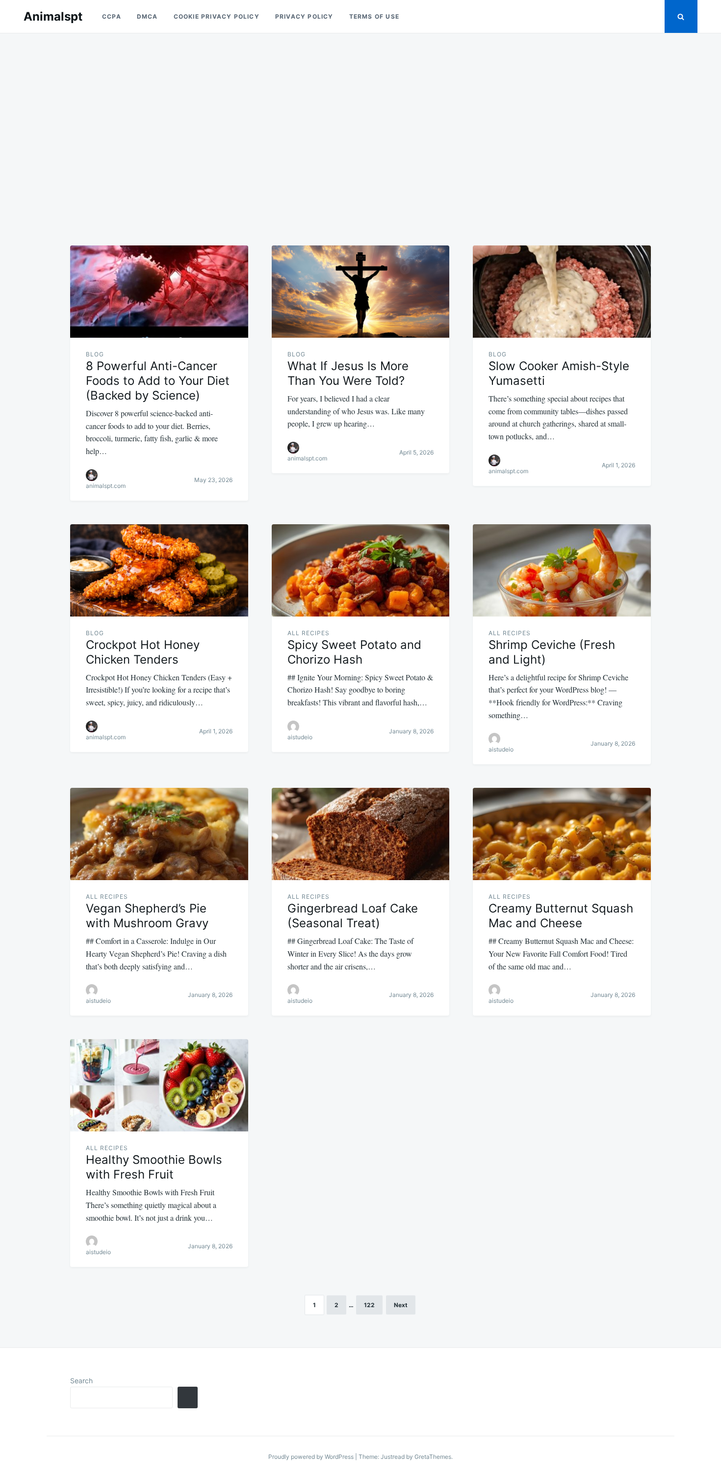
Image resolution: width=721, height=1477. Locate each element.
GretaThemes (432, 1456)
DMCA (147, 16)
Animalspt (53, 16)
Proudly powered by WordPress (311, 1456)
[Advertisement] (360, 133)
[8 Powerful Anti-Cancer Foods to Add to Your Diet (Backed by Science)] (159, 291)
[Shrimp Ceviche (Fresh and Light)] (562, 570)
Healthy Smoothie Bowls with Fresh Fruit (154, 1167)
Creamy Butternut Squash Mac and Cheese (561, 915)
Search (81, 1380)
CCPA (111, 16)
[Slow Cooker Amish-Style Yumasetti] (562, 291)
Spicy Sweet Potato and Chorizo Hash (354, 652)
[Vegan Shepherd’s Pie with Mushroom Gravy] (159, 834)
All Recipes (308, 633)
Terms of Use (374, 16)
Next (401, 1305)
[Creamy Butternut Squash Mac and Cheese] (562, 834)
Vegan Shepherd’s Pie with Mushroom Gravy (147, 915)
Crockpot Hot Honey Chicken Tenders (143, 652)
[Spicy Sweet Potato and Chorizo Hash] (361, 570)
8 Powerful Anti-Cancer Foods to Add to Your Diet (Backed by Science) (158, 381)
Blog (95, 354)
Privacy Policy (304, 16)
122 (369, 1305)
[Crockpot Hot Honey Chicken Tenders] (159, 570)
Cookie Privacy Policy (216, 16)
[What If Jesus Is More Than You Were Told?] (361, 291)
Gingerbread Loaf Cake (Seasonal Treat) (352, 915)
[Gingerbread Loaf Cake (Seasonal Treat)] (361, 834)
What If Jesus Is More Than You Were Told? (348, 373)
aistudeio (299, 737)
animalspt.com (106, 485)
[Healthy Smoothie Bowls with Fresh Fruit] (159, 1085)
